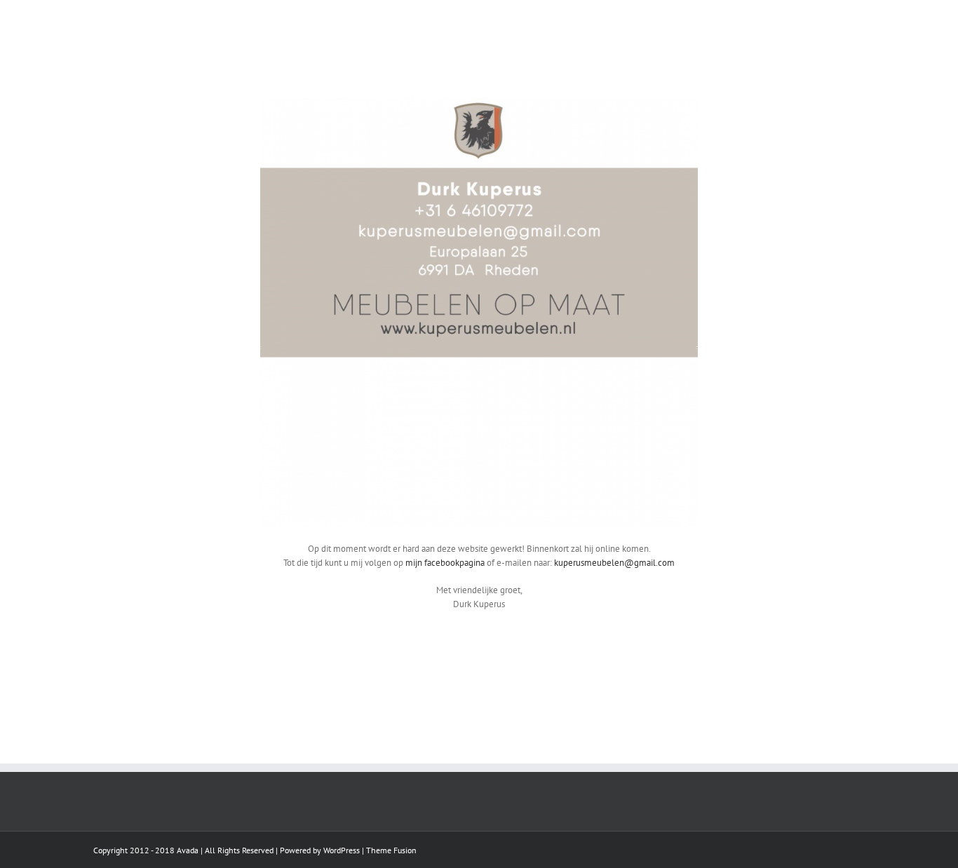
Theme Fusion (391, 850)
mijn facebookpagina (445, 563)
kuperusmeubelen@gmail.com (614, 563)
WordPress (341, 850)
